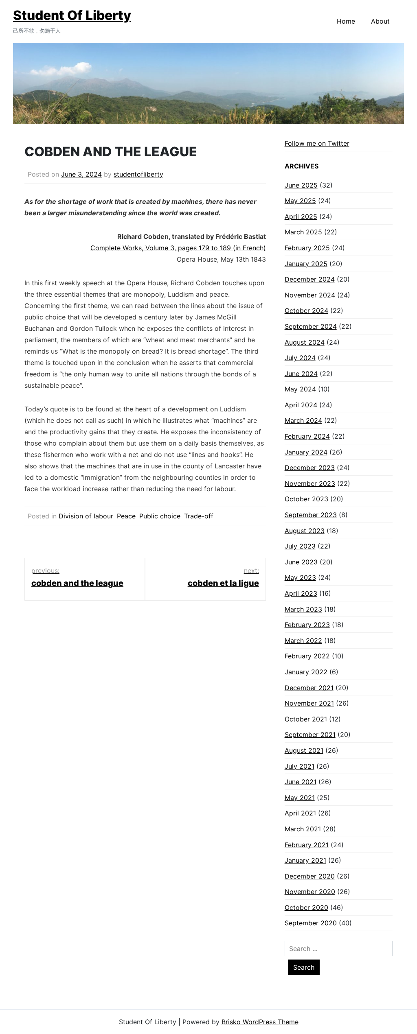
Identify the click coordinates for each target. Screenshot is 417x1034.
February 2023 (307, 625)
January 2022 (306, 672)
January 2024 (306, 452)
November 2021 (309, 703)
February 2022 (307, 656)
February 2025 (307, 248)
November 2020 (310, 892)
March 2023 (303, 609)
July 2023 (300, 546)
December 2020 (310, 876)
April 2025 (301, 216)
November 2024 (310, 295)
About (380, 21)
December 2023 (310, 467)
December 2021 (309, 688)
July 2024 (300, 358)
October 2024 (306, 310)
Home (346, 21)
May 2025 (300, 201)
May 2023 (300, 577)
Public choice (159, 516)
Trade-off (198, 516)
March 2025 (303, 232)
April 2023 (301, 593)
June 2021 (300, 782)
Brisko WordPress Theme (260, 1022)
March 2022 (303, 640)
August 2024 (305, 342)
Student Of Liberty (72, 15)
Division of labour (86, 516)
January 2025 (306, 264)
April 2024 (301, 405)
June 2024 (301, 373)
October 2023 (306, 499)
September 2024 (311, 326)
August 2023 (305, 531)
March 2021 (303, 829)
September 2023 (311, 515)
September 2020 (311, 923)
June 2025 (301, 185)
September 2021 (310, 734)
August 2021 (304, 750)
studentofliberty (138, 174)
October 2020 (306, 907)
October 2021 (306, 719)
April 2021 (300, 813)
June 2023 (301, 562)
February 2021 (307, 845)
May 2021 (300, 798)
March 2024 (303, 420)
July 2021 (299, 766)
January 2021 (305, 860)
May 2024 (300, 389)
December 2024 (310, 279)
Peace (126, 516)
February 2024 (307, 436)
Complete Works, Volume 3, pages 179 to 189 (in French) (178, 248)
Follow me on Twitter (317, 143)
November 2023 (310, 483)
